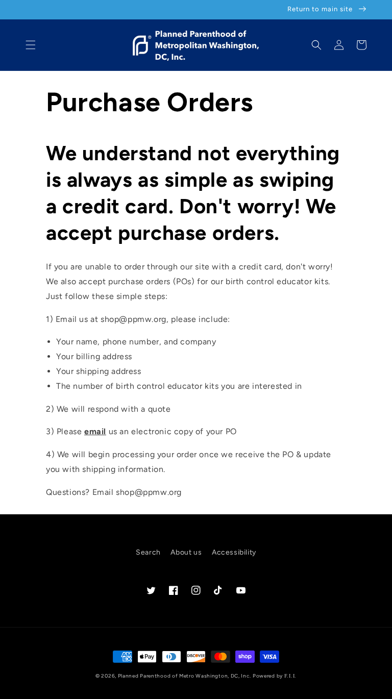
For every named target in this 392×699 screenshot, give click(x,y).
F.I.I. (290, 676)
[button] (30, 45)
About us (186, 552)
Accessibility (234, 552)
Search (148, 552)
